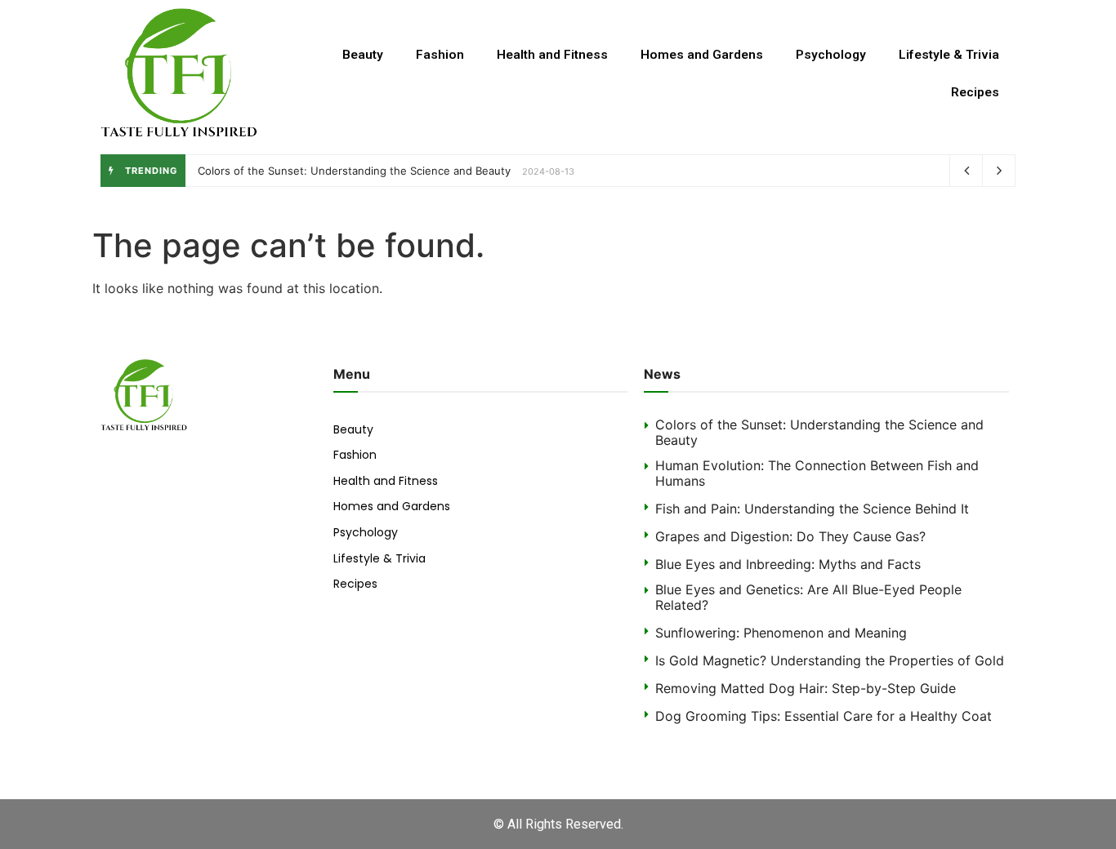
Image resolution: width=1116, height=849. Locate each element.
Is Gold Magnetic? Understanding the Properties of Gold (829, 660)
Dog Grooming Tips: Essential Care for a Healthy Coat (823, 716)
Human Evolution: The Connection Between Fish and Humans (817, 473)
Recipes (975, 92)
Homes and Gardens (702, 54)
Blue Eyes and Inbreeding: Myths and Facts (788, 564)
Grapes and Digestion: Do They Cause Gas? (790, 536)
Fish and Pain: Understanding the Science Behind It (812, 508)
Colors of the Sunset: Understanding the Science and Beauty (354, 170)
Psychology (831, 54)
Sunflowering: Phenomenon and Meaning (781, 633)
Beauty (362, 54)
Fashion (440, 54)
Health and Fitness (552, 54)
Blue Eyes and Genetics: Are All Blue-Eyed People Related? (808, 597)
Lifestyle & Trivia (949, 54)
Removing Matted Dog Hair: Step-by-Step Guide (805, 688)
